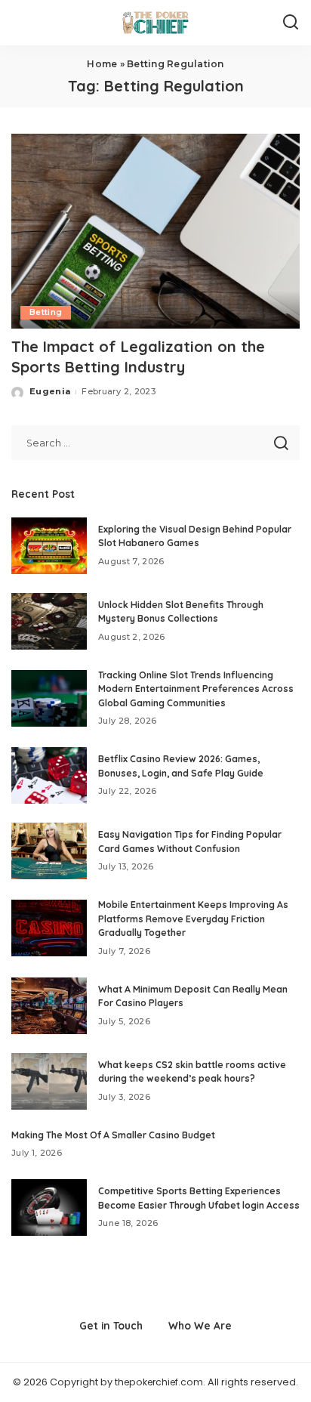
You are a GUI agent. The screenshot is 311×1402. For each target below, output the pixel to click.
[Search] (291, 22)
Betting (45, 312)
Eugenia (49, 391)
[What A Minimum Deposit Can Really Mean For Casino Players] (49, 1005)
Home (102, 63)
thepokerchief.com (159, 1382)
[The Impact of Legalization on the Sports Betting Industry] (155, 231)
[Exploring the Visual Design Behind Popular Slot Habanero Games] (49, 545)
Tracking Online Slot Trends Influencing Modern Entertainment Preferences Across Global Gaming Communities (196, 689)
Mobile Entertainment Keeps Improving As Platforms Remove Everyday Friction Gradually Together (193, 918)
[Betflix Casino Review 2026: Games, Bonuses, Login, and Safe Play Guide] (49, 775)
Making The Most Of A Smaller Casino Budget (113, 1135)
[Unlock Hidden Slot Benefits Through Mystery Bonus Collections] (49, 621)
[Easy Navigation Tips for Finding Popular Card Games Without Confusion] (49, 851)
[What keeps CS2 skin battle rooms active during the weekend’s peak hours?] (49, 1081)
